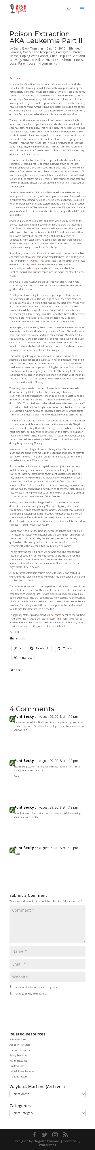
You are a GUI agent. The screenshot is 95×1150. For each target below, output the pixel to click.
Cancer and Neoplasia (38, 52)
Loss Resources (17, 1066)
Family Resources (18, 1055)
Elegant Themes (46, 1141)
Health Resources (18, 1060)
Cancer (34, 260)
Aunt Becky (24, 716)
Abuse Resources (18, 1039)
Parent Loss (26, 63)
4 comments (48, 63)
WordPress (47, 1145)
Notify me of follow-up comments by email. (36, 987)
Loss (13, 63)
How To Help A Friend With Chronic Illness (53, 59)
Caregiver (63, 52)
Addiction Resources (20, 1044)
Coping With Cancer (34, 56)
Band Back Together (28, 48)
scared (58, 614)
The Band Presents (19, 1076)
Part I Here (15, 78)
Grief (53, 56)
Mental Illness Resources (22, 1071)
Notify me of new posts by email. (31, 993)
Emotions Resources (20, 1050)
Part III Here (16, 632)
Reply (77, 740)
